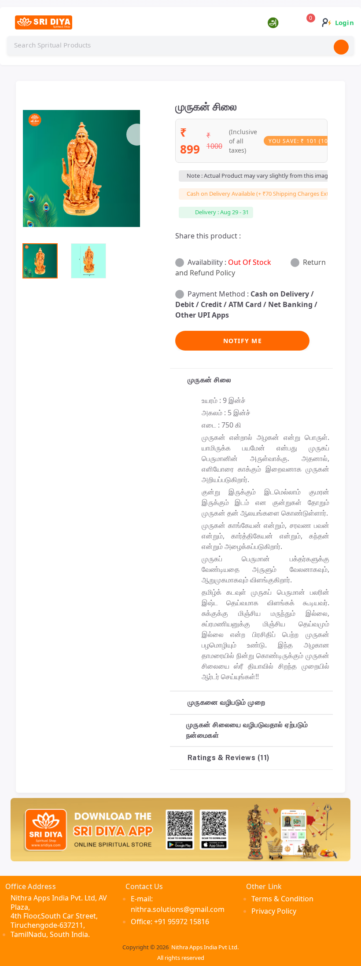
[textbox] (180, 45)
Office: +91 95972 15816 (170, 921)
